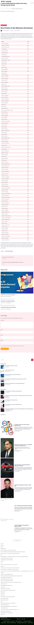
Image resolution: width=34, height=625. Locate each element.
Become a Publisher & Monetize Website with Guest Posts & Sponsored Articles (13, 551)
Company (2, 572)
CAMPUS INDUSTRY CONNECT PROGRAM (7, 559)
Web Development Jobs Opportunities (7, 612)
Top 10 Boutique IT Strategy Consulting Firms (13, 391)
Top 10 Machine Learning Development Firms (13, 404)
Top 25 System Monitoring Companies (8, 307)
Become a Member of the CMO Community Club (8, 550)
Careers (2, 561)
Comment (2, 320)
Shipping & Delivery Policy (22, 622)
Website (2, 340)
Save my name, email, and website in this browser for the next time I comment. (13, 345)
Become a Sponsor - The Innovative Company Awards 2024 (10, 553)
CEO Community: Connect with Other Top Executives (9, 564)
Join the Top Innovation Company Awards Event (8, 590)
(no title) (2, 543)
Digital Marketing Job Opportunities (6, 577)
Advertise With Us (3, 548)
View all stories (17, 540)
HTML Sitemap (3, 587)
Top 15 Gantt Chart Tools (9, 370)
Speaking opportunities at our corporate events (8, 603)
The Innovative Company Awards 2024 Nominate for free (9, 609)
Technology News (4, 25)
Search (32, 360)
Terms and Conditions (27, 621)
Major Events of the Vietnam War (8, 257)
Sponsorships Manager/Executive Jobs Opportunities (9, 606)
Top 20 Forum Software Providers (11, 365)
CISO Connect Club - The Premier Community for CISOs (9, 569)
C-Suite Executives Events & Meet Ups (6, 558)
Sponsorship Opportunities (5, 604)
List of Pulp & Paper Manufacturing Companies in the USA (15, 378)
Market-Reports (3, 591)
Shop (1, 601)
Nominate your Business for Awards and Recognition (14, 383)
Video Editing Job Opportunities (5, 611)
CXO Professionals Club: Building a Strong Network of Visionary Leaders (11, 575)
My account (2, 593)
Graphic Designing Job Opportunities (6, 585)
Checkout (2, 566)
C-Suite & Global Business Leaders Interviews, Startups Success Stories (14, 4)
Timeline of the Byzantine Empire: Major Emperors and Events (12, 262)
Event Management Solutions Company (7, 579)
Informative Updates (9, 251)
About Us (13, 621)
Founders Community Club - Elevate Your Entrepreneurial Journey (11, 582)
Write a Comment (17, 30)
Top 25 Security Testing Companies (8, 301)
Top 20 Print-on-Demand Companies (8, 294)
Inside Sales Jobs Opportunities (5, 588)
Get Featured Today (4, 583)
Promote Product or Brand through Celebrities (8, 596)
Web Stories (2, 614)
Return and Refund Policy (4, 598)
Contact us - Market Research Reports (7, 574)
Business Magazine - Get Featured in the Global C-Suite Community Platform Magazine (14, 556)
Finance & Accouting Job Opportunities (7, 580)
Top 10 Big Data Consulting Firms (11, 399)
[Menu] (32, 3)
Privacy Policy (3, 595)
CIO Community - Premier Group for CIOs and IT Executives (10, 567)
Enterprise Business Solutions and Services (13, 374)
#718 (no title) (30, 622)
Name (2, 329)
